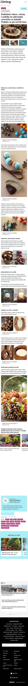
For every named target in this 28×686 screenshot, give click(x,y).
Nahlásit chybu (6, 668)
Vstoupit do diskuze (8, 513)
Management (16, 651)
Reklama (4, 655)
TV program (14, 626)
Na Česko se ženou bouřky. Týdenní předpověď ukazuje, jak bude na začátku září (14, 607)
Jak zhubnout (9, 624)
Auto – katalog (18, 630)
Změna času (21, 626)
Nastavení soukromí (18, 668)
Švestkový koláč (14, 640)
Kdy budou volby (18, 628)
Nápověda (16, 663)
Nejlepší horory (7, 626)
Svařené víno (22, 632)
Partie (7, 628)
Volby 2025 (15, 632)
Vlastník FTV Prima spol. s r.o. (7, 666)
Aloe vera (20, 634)
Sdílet (23, 9)
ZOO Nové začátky (10, 630)
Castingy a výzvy (17, 655)
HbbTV (4, 657)
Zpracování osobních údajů (18, 660)
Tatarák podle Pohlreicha (11, 634)
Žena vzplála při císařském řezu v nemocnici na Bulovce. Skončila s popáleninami (14, 594)
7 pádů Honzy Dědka (7, 632)
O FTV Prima (5, 651)
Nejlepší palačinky (19, 638)
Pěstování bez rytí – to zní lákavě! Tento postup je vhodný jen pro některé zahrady (10, 553)
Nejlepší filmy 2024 (17, 624)
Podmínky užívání (6, 659)
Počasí (11, 628)
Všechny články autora (15, 502)
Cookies (4, 663)
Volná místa (5, 653)
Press (15, 653)
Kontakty (15, 657)
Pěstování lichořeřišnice (8, 636)
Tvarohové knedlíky (9, 638)
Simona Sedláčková (5, 11)
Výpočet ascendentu (20, 636)
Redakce (15, 665)
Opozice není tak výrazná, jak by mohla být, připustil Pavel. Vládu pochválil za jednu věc (13, 601)
